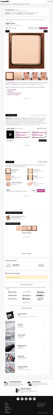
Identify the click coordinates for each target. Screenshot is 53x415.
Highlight (35, 176)
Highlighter (28, 19)
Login (48, 1)
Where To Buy (42, 140)
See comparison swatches (26, 125)
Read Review (10, 140)
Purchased (44, 115)
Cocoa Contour (38, 84)
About (6, 403)
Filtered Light (36, 169)
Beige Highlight (15, 169)
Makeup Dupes (8, 4)
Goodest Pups (40, 406)
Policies (6, 406)
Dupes (36, 28)
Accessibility (8, 412)
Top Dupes (10, 91)
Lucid (13, 176)
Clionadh (7, 12)
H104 (34, 182)
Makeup (18, 19)
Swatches (24, 4)
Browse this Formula (13, 94)
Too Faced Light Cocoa (11, 82)
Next (47, 31)
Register (41, 190)
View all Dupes (43, 162)
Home (6, 19)
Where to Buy (43, 28)
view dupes (37, 125)
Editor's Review (11, 89)
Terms (6, 410)
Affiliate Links (38, 115)
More (28, 4)
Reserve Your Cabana (17, 182)
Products (12, 19)
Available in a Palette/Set (14, 93)
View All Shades (26, 233)
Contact (7, 404)
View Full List (26, 302)
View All (18, 9)
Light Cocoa (10, 23)
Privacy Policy (8, 409)
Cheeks (22, 19)
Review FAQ (7, 407)
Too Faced (8, 25)
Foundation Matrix (16, 4)
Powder (35, 19)
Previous (45, 31)
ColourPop (8, 14)
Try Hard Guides (41, 404)
